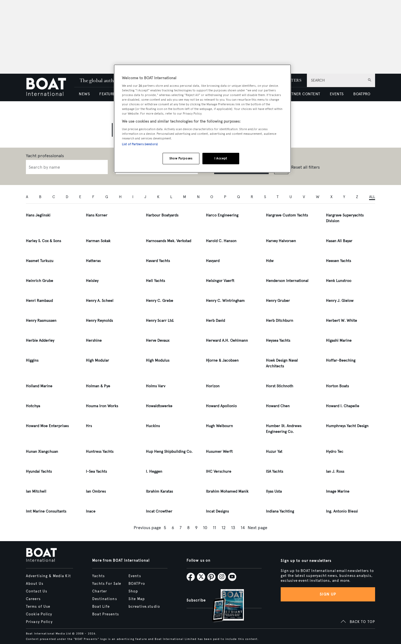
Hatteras (93, 260)
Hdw (270, 260)
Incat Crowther (159, 511)
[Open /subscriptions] (223, 606)
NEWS (84, 94)
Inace (90, 511)
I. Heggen (154, 471)
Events (134, 576)
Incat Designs (217, 511)
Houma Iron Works (102, 406)
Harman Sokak (98, 240)
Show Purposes (180, 158)
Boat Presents (105, 614)
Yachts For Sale (106, 584)
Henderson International (287, 280)
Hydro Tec (334, 451)
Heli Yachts (155, 280)
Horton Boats (337, 386)
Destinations (104, 599)
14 (243, 527)
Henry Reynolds (99, 320)
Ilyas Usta (274, 491)
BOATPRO (361, 94)
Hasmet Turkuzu (39, 260)
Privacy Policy (39, 622)
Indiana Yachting (280, 511)
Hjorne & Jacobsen (222, 360)
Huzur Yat (274, 451)
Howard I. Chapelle (342, 406)
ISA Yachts (274, 471)
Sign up (328, 594)
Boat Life (101, 606)
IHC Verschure (218, 471)
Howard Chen (278, 406)
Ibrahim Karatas (159, 491)
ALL (372, 197)
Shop (133, 591)
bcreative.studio (144, 606)
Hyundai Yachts (39, 471)
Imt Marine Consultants (46, 511)
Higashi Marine (339, 340)
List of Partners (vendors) (140, 144)
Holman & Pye (98, 386)
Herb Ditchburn (279, 320)
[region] (202, 118)
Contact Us (36, 591)
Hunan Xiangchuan (42, 451)
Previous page (147, 527)
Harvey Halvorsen (281, 240)
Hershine (94, 340)
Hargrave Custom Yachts (287, 215)
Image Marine (337, 491)
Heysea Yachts (278, 340)
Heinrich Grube (39, 280)
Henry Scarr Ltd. (160, 320)
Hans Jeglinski (38, 215)
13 (233, 527)
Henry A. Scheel (99, 300)
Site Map (136, 599)
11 (214, 527)
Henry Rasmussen (41, 320)
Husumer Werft (219, 451)
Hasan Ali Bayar (339, 240)
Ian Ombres (96, 491)
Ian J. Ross (335, 471)
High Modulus (157, 360)
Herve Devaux (157, 340)
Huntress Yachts (99, 451)
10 (205, 527)
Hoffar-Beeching (340, 360)
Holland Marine (39, 386)
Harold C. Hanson (221, 240)
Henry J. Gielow (340, 300)
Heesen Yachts (338, 260)
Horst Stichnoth (279, 386)
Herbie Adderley (40, 340)
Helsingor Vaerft (220, 280)
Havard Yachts (158, 260)
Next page (257, 527)
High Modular (97, 360)
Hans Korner (96, 215)
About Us (34, 584)
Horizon (213, 386)
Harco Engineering (222, 215)
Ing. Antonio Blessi (342, 511)
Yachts (98, 576)
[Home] (50, 87)
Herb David (215, 320)
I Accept (220, 158)
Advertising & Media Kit (48, 576)
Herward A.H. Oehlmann (227, 340)
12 (224, 527)
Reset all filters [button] (305, 167)
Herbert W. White (341, 320)
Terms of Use (38, 606)
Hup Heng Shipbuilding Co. (169, 451)
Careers (33, 599)
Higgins (32, 360)
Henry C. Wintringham (225, 300)
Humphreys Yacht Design (347, 426)
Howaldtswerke (159, 406)
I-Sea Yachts (96, 471)
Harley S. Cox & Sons (43, 240)
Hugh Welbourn (219, 426)
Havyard (213, 260)
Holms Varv (155, 386)
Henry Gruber (278, 300)
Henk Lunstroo (338, 280)
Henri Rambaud (39, 300)
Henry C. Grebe (159, 300)
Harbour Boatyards (162, 215)
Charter (99, 591)
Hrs (89, 426)
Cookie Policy (39, 614)
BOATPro (136, 584)
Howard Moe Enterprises (47, 426)
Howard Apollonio (221, 406)
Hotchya (33, 406)
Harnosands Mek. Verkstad (168, 240)
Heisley (92, 280)
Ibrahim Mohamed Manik (227, 491)
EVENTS (337, 94)
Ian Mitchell (36, 491)
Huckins (153, 426)
